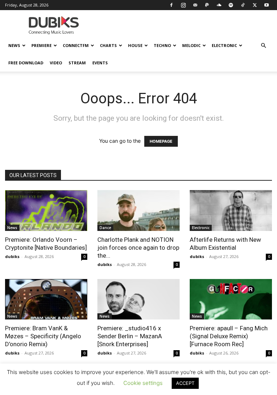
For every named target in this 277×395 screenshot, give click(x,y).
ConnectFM (76, 45)
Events (100, 62)
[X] (254, 5)
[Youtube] (266, 5)
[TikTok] (242, 5)
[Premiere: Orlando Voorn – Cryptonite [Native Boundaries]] (46, 210)
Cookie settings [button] (143, 382)
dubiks (12, 256)
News (14, 45)
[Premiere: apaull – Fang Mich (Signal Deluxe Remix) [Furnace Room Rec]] (231, 299)
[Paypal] (207, 5)
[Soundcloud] (219, 5)
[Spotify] (230, 5)
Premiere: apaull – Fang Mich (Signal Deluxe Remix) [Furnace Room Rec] (229, 336)
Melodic (191, 45)
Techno (162, 45)
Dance (105, 227)
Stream (77, 62)
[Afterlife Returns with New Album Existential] (231, 210)
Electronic (224, 45)
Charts (108, 45)
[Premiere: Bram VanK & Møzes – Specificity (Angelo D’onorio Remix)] (46, 299)
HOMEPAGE (161, 141)
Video (56, 62)
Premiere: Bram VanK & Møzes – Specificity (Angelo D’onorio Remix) (43, 336)
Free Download (25, 62)
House (135, 45)
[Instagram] (183, 5)
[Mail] (195, 5)
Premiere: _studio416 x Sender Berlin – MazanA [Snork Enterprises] (129, 336)
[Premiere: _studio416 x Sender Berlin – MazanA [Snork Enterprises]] (138, 299)
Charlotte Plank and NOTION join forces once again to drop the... (138, 247)
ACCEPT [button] (185, 383)
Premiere (41, 45)
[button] (263, 45)
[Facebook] (171, 5)
